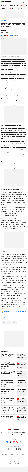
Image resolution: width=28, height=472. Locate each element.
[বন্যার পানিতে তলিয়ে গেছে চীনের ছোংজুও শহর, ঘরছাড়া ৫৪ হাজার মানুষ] (22, 365)
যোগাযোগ (10, 457)
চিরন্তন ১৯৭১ (8, 435)
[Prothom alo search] (20, 2)
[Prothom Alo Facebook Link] (7, 442)
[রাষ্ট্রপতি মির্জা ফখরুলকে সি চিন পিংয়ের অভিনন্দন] (22, 374)
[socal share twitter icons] (5, 36)
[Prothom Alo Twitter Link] (11, 442)
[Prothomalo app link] (9, 449)
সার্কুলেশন (16, 454)
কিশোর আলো (10, 432)
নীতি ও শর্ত (22, 454)
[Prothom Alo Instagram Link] (14, 442)
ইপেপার (13, 435)
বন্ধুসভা (4, 435)
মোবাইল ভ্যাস (21, 435)
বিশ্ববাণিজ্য (3, 21)
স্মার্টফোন (14, 322)
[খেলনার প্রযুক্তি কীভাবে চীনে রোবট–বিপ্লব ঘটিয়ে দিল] (22, 357)
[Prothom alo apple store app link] (18, 449)
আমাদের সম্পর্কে (5, 454)
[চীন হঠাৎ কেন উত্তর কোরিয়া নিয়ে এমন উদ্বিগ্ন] (22, 392)
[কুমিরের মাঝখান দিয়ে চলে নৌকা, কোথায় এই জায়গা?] (22, 401)
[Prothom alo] (6, 2)
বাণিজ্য (17, 5)
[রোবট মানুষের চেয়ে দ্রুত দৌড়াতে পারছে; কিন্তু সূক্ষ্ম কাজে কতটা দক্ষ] (22, 410)
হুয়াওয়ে (4, 322)
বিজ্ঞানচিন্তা (16, 432)
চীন (9, 322)
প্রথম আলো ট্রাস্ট (22, 432)
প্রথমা (17, 435)
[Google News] (21, 442)
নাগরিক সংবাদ (4, 432)
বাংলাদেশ (6, 5)
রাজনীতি (11, 5)
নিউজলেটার (16, 457)
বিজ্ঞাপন (11, 454)
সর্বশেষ (2, 5)
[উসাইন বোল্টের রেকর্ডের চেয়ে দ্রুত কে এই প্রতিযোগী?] (22, 419)
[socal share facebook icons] (2, 36)
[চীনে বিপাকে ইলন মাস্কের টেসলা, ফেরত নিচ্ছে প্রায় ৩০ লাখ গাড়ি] (22, 383)
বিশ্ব (14, 5)
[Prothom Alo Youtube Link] (18, 442)
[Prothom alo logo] (14, 430)
